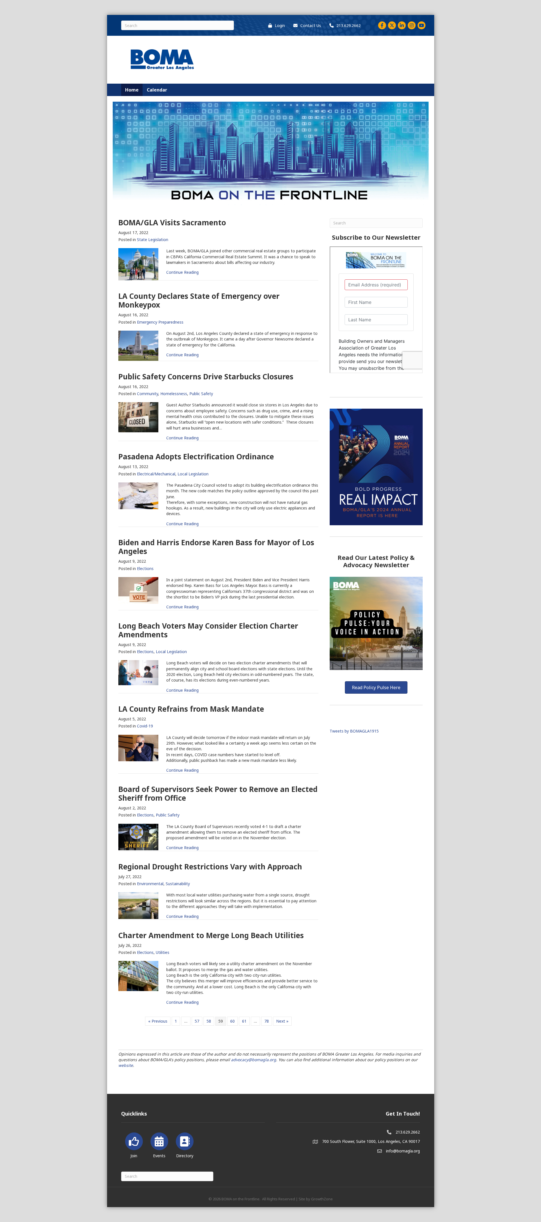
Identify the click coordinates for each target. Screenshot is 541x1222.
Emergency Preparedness (160, 322)
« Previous (157, 1021)
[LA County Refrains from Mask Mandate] (138, 747)
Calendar (157, 90)
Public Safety (201, 393)
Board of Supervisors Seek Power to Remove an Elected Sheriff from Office (218, 793)
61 (244, 1021)
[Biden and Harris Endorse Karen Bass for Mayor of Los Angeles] (138, 590)
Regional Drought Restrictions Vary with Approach (210, 867)
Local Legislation (193, 474)
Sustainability (178, 883)
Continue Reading (182, 272)
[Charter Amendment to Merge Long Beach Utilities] (138, 975)
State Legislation (152, 239)
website (125, 1065)
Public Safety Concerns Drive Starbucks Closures (205, 376)
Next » (282, 1021)
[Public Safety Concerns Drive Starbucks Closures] (138, 416)
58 (209, 1021)
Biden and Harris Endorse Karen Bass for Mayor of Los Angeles (216, 546)
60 (232, 1021)
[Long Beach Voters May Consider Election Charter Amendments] (138, 672)
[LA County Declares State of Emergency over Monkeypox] (138, 345)
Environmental (150, 883)
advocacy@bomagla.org (253, 1059)
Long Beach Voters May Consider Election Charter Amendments (208, 630)
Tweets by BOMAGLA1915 (354, 731)
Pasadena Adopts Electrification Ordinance (196, 456)
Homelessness (173, 393)
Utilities (162, 952)
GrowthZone (322, 1198)
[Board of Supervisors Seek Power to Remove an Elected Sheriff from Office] (138, 836)
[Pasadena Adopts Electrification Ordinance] (138, 495)
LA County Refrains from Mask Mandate (191, 709)
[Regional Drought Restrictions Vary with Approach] (138, 905)
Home (132, 90)
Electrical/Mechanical (156, 474)
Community (147, 393)
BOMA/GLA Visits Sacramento (172, 222)
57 (197, 1021)
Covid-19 (145, 726)
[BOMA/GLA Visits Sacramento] (138, 263)
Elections (145, 568)
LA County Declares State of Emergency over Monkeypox (199, 300)
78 (266, 1021)
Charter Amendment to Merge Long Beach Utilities (211, 935)
